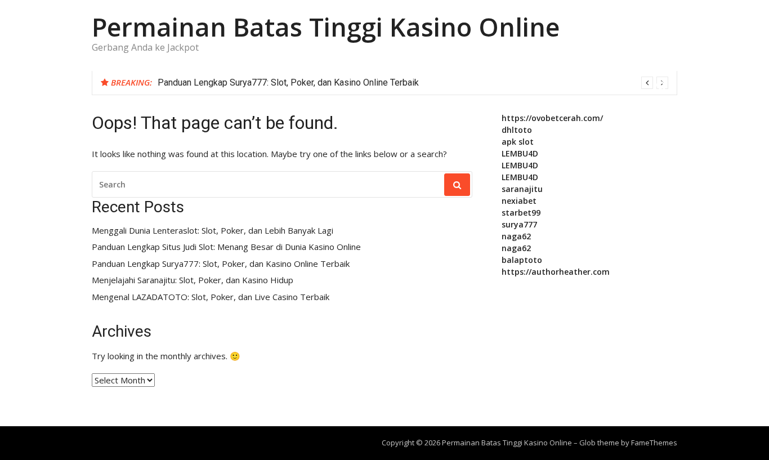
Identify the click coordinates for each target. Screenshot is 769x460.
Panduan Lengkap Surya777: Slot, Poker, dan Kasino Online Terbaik (288, 82)
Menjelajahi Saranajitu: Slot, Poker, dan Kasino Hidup (192, 280)
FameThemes (654, 442)
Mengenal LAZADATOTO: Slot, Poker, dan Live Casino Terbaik (210, 297)
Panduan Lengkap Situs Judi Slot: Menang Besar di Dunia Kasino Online (226, 247)
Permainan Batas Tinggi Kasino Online (326, 27)
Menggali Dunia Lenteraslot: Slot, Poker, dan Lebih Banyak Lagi (212, 230)
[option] (413, 83)
